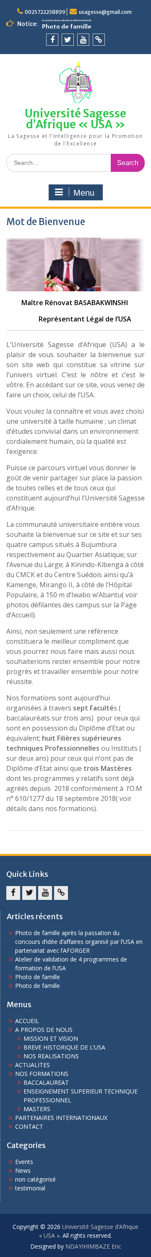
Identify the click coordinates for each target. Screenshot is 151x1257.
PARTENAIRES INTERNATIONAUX (61, 1118)
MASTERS (36, 1109)
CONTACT (29, 1126)
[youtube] (83, 40)
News (23, 1170)
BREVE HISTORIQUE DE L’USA (64, 1047)
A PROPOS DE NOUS (44, 1030)
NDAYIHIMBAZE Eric (93, 1246)
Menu (83, 192)
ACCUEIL (27, 1021)
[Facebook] (52, 40)
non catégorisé (35, 1179)
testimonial (30, 1188)
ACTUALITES (32, 1065)
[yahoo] (99, 40)
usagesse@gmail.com (105, 12)
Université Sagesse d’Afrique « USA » (75, 118)
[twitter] (68, 40)
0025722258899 (45, 12)
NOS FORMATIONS (41, 1074)
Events (24, 1162)
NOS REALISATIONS (51, 1056)
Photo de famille (66, 24)
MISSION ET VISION (50, 1038)
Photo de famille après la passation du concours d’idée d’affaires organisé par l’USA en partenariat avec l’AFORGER (79, 941)
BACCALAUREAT (46, 1082)
